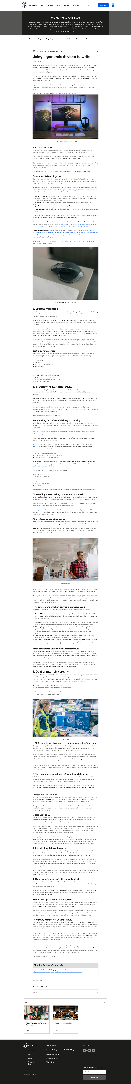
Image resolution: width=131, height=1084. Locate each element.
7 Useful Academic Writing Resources (36, 1024)
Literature (60, 39)
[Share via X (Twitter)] (38, 986)
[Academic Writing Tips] (65, 1013)
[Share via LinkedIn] (42, 986)
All (24, 39)
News (97, 39)
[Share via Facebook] (33, 986)
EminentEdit (32, 5)
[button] (113, 5)
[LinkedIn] (93, 1050)
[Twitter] (89, 1050)
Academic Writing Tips (63, 1023)
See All (105, 1002)
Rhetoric (69, 39)
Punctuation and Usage (83, 39)
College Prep (48, 39)
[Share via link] (46, 986)
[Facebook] (85, 1050)
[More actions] (97, 51)
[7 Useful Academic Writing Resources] (36, 1013)
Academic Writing (35, 39)
